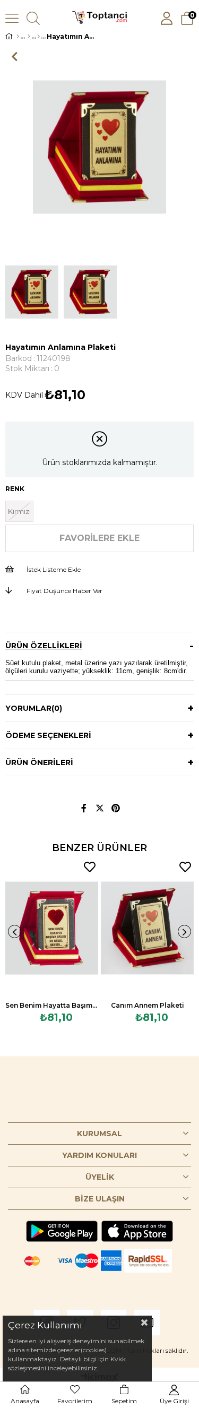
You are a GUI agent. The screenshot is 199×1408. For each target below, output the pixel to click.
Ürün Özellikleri (43, 645)
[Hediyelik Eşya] (29, 36)
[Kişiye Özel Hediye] (38, 36)
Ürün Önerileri (39, 762)
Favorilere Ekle (90, 867)
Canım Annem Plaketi (147, 1005)
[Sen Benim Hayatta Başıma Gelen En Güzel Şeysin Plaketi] (51, 928)
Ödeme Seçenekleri (48, 735)
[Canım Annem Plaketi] (147, 928)
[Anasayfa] (17, 36)
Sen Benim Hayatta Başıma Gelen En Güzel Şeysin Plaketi (51, 1005)
